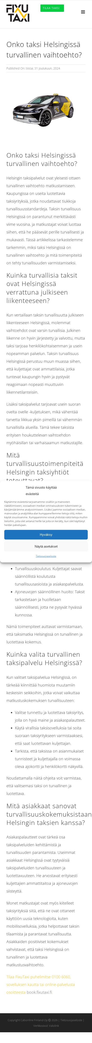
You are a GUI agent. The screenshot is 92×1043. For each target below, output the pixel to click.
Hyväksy (46, 534)
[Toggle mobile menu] (83, 12)
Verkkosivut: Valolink (46, 1026)
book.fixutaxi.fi (39, 992)
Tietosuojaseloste (46, 556)
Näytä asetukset (46, 546)
